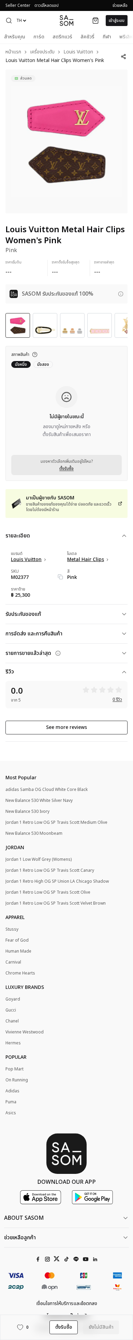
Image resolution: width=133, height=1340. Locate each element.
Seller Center (17, 5)
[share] (124, 56)
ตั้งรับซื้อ (66, 468)
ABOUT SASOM (24, 1218)
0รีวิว (117, 699)
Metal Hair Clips (85, 559)
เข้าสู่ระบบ (116, 20)
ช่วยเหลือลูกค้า (20, 1237)
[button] (8, 20)
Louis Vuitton (78, 52)
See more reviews (66, 727)
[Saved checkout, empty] (95, 20)
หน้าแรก (13, 52)
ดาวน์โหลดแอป (46, 5)
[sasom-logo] (66, 20)
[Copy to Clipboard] (60, 577)
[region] (66, 141)
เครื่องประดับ (42, 52)
